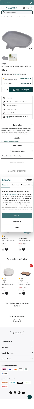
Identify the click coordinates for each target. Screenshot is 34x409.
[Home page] (11, 9)
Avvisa (17, 227)
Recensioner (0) (6, 156)
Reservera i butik (25, 83)
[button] (4, 12)
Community (17, 156)
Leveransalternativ (24, 78)
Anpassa (16, 221)
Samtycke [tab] (5, 185)
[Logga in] (24, 8)
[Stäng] (31, 3)
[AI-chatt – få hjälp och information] (29, 397)
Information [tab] (14, 185)
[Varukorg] (31, 8)
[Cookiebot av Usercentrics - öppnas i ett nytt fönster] (24, 180)
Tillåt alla (17, 215)
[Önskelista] (28, 8)
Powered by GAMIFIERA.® (17, 162)
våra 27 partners (12, 194)
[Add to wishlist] (30, 48)
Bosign (17, 321)
